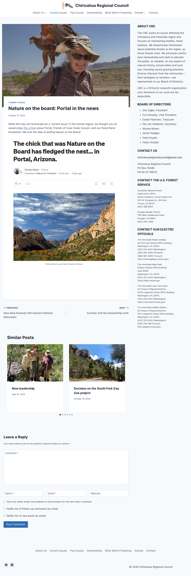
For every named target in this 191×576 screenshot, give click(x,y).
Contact (153, 12)
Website (95, 493)
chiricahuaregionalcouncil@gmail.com (159, 157)
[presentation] (35, 362)
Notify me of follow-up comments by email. (32, 508)
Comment (12, 453)
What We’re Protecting (118, 12)
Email (52, 493)
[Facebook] (6, 565)
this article (30, 128)
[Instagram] (11, 565)
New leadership (23, 388)
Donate (139, 550)
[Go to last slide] (12, 378)
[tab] (60, 414)
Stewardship (94, 12)
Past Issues (77, 12)
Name (9, 493)
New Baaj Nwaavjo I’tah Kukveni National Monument (28, 313)
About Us (41, 550)
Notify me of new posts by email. (26, 515)
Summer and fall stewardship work (108, 311)
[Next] (120, 378)
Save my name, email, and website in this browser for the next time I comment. (49, 501)
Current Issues (58, 12)
